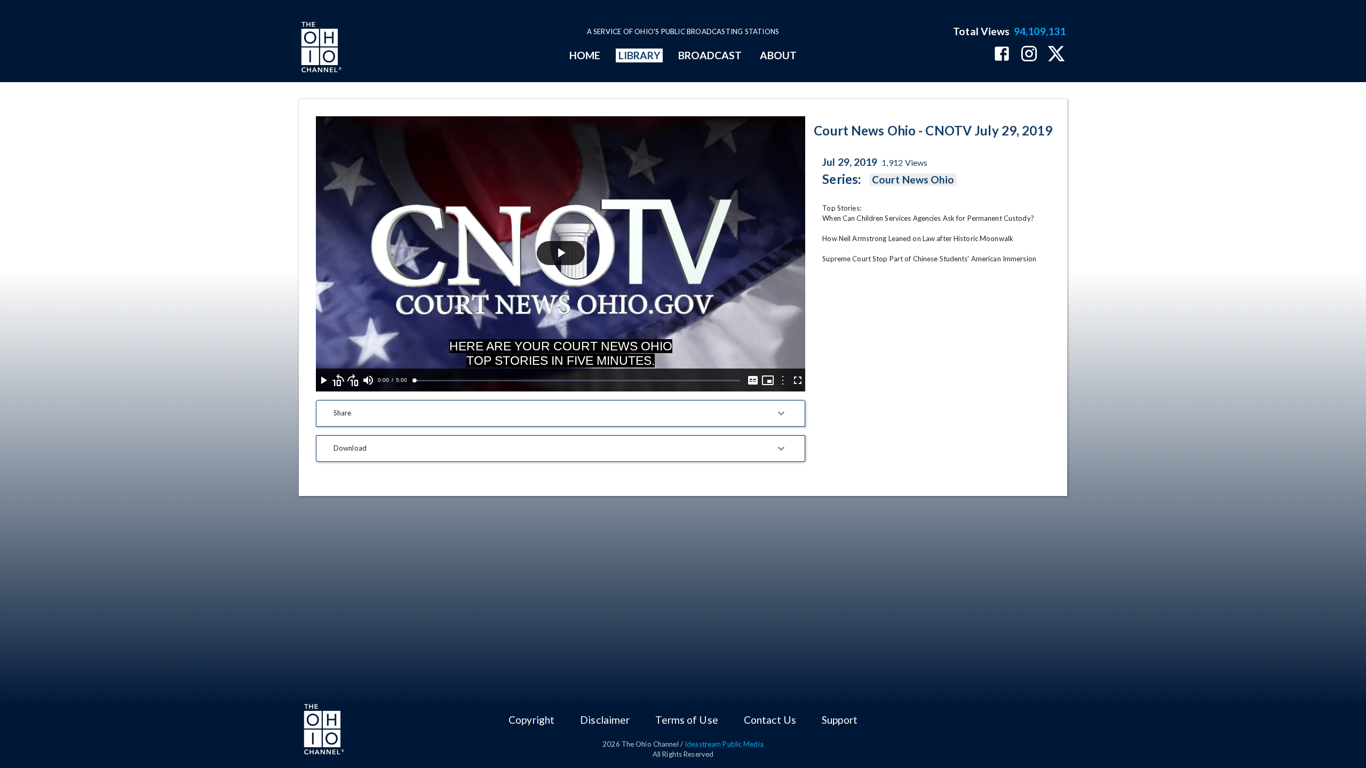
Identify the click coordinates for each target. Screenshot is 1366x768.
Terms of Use (686, 720)
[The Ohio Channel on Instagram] (1029, 54)
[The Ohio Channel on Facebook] (1001, 54)
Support (839, 720)
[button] (560, 413)
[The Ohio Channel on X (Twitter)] (1056, 54)
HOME (584, 55)
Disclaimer (605, 720)
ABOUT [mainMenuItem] (778, 55)
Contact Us (770, 720)
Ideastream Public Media (724, 744)
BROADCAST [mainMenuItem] (710, 55)
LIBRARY (639, 55)
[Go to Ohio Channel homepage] (320, 48)
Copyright (531, 720)
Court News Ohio (913, 179)
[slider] (577, 380)
